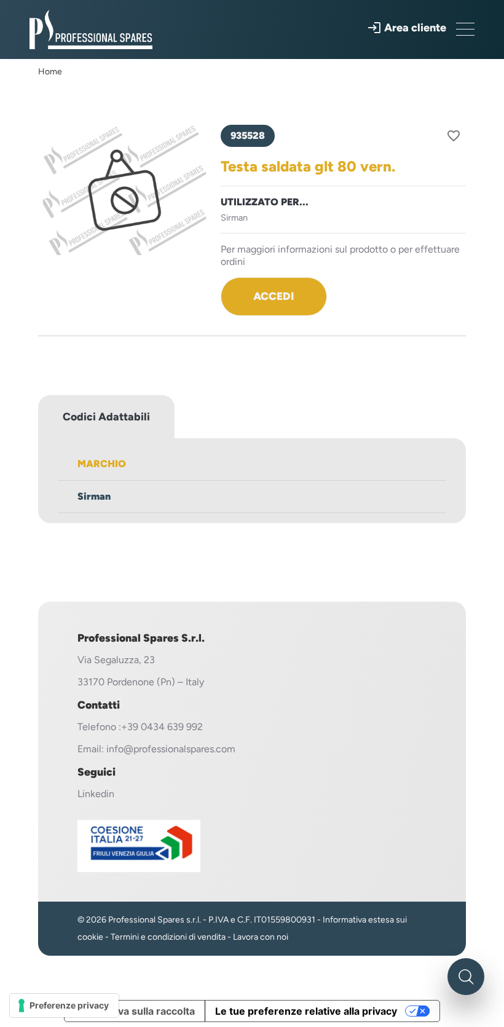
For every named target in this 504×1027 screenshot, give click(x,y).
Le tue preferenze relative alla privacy (306, 1011)
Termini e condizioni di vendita (168, 937)
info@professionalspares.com (170, 749)
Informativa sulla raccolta (134, 1011)
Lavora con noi (260, 937)
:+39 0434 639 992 (161, 727)
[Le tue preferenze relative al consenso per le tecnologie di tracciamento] (64, 1005)
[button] (406, 27)
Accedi (273, 295)
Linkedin (95, 794)
